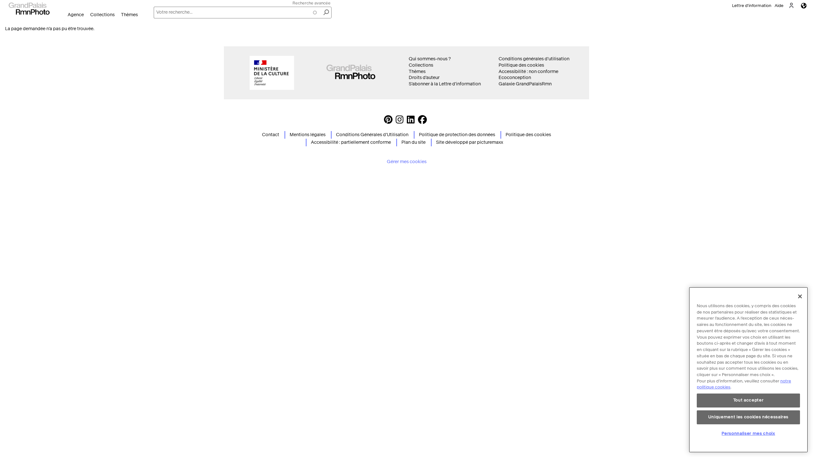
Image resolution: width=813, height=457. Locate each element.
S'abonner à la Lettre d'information (445, 84)
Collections (102, 14)
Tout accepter (748, 400)
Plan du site (413, 142)
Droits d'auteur (424, 77)
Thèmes (129, 14)
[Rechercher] (326, 12)
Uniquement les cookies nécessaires (748, 417)
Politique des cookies (521, 65)
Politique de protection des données (457, 134)
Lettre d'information (751, 5)
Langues (804, 5)
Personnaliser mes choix (748, 433)
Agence (76, 14)
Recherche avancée (311, 3)
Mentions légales (308, 134)
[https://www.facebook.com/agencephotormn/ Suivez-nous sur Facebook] (422, 121)
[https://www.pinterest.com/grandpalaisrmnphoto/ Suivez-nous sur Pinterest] (388, 121)
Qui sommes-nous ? (430, 58)
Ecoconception (515, 77)
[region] (748, 370)
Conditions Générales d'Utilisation (372, 134)
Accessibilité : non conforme (528, 71)
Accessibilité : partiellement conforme (351, 142)
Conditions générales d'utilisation (534, 58)
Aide (779, 5)
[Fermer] (800, 296)
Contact (270, 134)
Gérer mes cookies (407, 161)
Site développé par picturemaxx (469, 142)
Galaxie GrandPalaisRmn (525, 84)
